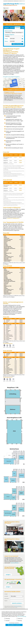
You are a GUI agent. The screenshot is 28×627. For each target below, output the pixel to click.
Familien (6, 27)
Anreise (6, 38)
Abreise (6, 41)
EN (20, 1)
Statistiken (7, 620)
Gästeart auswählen (8, 30)
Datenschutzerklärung (21, 616)
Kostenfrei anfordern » (17, 603)
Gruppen (17, 27)
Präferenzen (20, 618)
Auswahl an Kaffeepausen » (13, 218)
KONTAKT (5, 1)
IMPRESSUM (16, 1)
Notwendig (7, 618)
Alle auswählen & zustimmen (14, 624)
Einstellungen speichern (14, 622)
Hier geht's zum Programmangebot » (11, 76)
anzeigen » (8, 574)
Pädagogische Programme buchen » (16, 89)
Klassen (12, 27)
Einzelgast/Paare (22, 28)
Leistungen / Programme (9, 34)
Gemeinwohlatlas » (15, 562)
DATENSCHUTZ (10, 1)
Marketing (20, 620)
